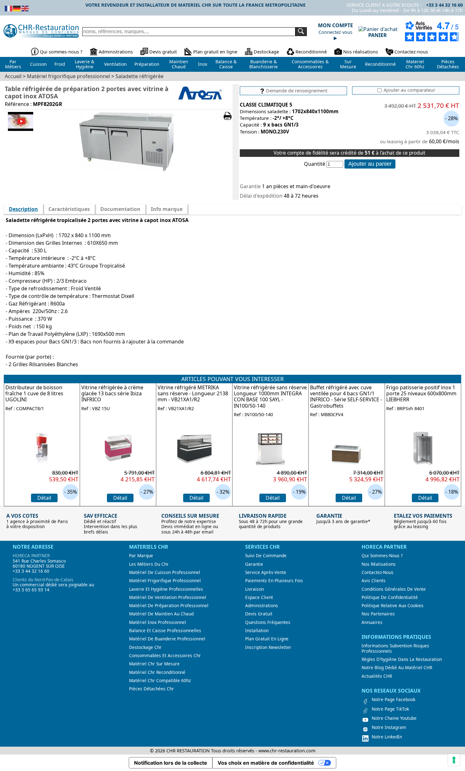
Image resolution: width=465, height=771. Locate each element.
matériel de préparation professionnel (168, 605)
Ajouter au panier (370, 164)
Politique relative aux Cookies (393, 605)
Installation (257, 630)
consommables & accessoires (310, 64)
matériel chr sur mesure (154, 663)
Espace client (259, 597)
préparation (146, 64)
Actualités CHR (377, 676)
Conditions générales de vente (394, 589)
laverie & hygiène (84, 64)
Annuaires (372, 622)
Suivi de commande (266, 555)
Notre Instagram (389, 727)
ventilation (115, 64)
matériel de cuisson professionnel (164, 572)
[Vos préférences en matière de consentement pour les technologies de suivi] (454, 760)
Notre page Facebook (393, 699)
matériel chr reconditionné (157, 672)
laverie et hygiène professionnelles (166, 589)
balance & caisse (226, 64)
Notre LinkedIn (387, 736)
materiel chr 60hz (415, 64)
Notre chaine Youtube (394, 718)
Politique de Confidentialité (390, 597)
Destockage (266, 52)
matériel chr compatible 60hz (160, 680)
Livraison (254, 589)
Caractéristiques (69, 209)
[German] (17, 7)
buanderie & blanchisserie (263, 64)
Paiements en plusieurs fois (274, 580)
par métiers (13, 64)
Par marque (141, 555)
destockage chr (145, 647)
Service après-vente (265, 572)
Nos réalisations (360, 52)
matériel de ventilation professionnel (167, 597)
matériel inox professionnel (157, 622)
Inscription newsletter (268, 647)
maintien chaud (178, 64)
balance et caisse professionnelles (165, 630)
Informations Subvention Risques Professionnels (395, 648)
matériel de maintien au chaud (161, 613)
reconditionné (380, 64)
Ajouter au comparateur (408, 90)
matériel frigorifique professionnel (165, 580)
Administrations (116, 52)
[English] (25, 7)
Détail (44, 497)
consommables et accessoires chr (165, 655)
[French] (9, 7)
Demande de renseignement (296, 91)
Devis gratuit (163, 52)
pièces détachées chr (151, 688)
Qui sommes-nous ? (61, 52)
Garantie (254, 564)
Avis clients (374, 580)
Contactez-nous (411, 52)
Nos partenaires (378, 613)
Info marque (167, 209)
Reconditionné (311, 52)
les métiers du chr (149, 564)
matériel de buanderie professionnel (167, 638)
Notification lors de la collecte (170, 763)
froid (59, 64)
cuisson (38, 64)
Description (23, 209)
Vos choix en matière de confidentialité (266, 763)
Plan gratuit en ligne (215, 52)
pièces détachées (448, 64)
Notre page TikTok (390, 709)
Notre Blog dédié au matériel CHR (397, 667)
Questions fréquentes (267, 622)
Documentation (120, 209)
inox (202, 64)
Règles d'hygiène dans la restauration (402, 659)
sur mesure (348, 64)
